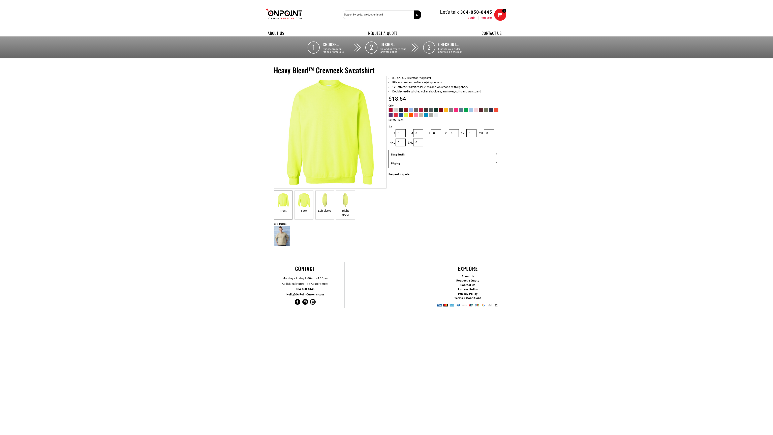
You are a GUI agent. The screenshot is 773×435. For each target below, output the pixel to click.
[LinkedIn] (313, 302)
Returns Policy (468, 289)
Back (304, 210)
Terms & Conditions (467, 298)
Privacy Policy (468, 293)
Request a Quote (467, 280)
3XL (481, 133)
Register (486, 17)
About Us (468, 276)
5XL (410, 142)
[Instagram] (305, 302)
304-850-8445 (476, 12)
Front (283, 210)
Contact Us (467, 285)
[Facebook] (297, 302)
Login (472, 17)
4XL (392, 142)
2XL (463, 133)
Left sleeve (324, 210)
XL (446, 133)
